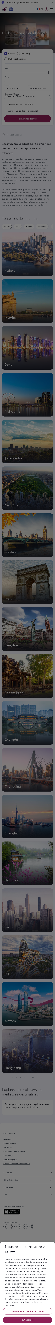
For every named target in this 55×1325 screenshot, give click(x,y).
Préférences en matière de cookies (27, 1311)
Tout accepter (27, 1319)
